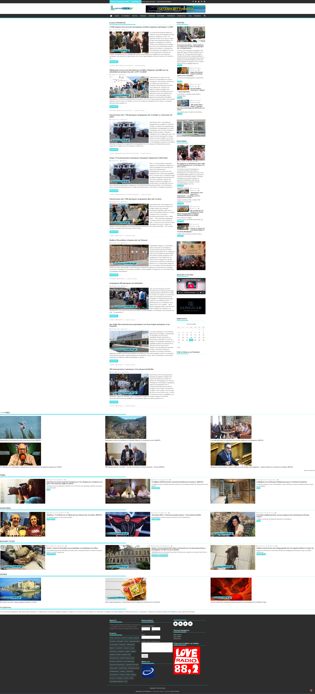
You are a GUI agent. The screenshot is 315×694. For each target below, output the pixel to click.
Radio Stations (177, 634)
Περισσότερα (113, 61)
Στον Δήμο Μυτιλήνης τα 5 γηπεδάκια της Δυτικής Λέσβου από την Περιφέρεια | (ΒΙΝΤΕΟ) (237, 440)
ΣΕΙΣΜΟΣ (133, 674)
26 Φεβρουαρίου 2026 (53, 513)
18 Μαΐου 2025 (156, 513)
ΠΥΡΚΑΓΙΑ (122, 674)
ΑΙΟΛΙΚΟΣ (136, 638)
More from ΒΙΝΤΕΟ (309, 470)
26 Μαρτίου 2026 (156, 479)
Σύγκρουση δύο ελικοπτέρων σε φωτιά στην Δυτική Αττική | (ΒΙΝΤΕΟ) (20, 440)
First (143, 631)
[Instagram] (180, 624)
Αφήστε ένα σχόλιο (140, 65)
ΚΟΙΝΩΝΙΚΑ (143, 16)
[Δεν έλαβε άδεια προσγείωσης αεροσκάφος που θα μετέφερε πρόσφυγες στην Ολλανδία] (129, 331)
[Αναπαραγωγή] (179, 292)
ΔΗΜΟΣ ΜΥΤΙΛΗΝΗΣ (134, 641)
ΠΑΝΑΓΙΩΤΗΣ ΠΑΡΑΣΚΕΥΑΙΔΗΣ (117, 664)
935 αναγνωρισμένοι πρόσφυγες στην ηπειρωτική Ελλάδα (131, 369)
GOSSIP (48, 519)
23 (203, 337)
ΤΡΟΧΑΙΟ (126, 678)
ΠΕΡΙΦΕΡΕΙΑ (197, 16)
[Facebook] (175, 624)
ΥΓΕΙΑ (189, 16)
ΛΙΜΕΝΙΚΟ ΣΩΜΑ (126, 654)
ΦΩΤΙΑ (131, 678)
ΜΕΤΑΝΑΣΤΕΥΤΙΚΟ (121, 153)
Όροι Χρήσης (177, 636)
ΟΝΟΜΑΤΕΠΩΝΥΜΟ (148, 626)
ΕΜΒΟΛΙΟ (112, 648)
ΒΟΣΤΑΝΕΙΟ (120, 641)
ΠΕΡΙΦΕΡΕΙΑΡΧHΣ (114, 671)
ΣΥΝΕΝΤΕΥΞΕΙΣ (181, 16)
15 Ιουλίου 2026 (195, 188)
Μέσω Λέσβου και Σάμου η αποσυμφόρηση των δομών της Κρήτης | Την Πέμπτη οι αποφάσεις (143, 1)
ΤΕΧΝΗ (48, 489)
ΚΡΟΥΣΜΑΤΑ (121, 651)
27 (191, 340)
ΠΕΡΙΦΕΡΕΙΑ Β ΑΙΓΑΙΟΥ (133, 668)
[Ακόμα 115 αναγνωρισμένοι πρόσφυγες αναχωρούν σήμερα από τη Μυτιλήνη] (129, 163)
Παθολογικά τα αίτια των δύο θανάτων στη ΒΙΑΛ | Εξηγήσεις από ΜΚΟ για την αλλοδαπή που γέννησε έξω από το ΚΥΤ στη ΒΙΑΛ (139, 71)
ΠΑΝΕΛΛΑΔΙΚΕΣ (113, 668)
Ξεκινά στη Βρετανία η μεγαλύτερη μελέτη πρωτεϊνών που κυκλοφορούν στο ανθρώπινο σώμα (238, 602)
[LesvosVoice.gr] (111, 16)
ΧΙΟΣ (131, 110)
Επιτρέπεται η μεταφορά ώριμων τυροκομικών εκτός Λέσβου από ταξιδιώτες (168, 1)
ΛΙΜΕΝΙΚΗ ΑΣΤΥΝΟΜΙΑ (115, 654)
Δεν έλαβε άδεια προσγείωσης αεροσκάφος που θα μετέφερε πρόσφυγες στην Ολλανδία (140, 325)
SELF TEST (124, 638)
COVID (111, 638)
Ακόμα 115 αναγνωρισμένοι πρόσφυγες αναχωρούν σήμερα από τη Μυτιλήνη (139, 158)
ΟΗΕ (126, 65)
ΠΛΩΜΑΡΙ (122, 671)
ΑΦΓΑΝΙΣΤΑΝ (121, 65)
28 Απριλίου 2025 (261, 513)
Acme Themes (175, 691)
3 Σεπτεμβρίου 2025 (157, 546)
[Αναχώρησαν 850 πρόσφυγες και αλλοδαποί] (129, 289)
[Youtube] (190, 624)
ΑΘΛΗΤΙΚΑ (152, 16)
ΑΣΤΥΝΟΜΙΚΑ (125, 16)
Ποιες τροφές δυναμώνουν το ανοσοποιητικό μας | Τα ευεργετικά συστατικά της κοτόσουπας (132, 602)
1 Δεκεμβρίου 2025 (52, 546)
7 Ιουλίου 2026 (195, 224)
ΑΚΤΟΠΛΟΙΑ (113, 641)
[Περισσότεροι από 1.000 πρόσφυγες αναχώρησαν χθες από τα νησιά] (129, 204)
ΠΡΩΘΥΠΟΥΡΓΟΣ (114, 674)
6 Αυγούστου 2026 (182, 43)
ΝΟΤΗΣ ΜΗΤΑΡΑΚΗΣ (129, 661)
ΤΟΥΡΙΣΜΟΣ (119, 678)
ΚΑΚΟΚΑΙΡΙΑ (119, 648)
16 (203, 335)
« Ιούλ (178, 347)
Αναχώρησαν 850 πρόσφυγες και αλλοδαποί (126, 283)
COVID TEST (118, 638)
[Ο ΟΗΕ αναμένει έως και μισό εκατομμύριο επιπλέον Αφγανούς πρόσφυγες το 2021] (129, 32)
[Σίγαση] (201, 292)
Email (144, 634)
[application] (191, 286)
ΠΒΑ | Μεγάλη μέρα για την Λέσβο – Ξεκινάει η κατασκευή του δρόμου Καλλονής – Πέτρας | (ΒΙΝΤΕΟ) (134, 467)
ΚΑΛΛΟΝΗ (126, 648)
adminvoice (125, 30)
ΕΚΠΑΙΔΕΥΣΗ (122, 644)
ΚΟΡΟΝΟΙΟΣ (113, 651)
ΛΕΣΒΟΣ (117, 16)
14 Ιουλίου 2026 (195, 206)
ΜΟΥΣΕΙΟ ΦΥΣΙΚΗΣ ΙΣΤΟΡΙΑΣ (127, 658)
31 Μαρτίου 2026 (51, 479)
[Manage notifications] (311, 690)
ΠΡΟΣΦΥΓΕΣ (130, 65)
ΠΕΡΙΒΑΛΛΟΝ (171, 16)
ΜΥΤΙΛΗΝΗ (112, 661)
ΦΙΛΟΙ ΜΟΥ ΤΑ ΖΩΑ (51, 554)
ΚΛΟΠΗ (132, 648)
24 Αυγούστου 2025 (262, 546)
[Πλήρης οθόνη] (203, 292)
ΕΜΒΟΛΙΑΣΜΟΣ (130, 644)
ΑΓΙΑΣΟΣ (131, 638)
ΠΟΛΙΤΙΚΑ (134, 16)
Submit (145, 656)
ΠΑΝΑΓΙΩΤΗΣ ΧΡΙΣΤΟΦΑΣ (132, 664)
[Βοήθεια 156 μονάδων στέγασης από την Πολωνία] (129, 245)
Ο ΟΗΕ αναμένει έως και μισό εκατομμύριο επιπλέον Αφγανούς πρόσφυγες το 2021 (141, 27)
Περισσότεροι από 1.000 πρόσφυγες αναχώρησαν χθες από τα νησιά (135, 199)
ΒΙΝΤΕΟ (153, 488)
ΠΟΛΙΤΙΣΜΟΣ (161, 16)
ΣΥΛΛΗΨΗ (112, 678)
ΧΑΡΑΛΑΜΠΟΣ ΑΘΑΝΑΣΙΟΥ (116, 681)
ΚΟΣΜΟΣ (113, 65)
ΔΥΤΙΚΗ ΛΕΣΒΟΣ (114, 644)
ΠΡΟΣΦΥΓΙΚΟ (136, 153)
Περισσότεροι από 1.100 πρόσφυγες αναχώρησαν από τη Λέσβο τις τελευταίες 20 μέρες (141, 116)
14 (195, 335)
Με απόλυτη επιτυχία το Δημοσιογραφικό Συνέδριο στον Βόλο (18, 602)
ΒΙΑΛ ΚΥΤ (121, 110)
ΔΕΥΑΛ (126, 641)
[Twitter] (185, 624)
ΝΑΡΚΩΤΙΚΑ (119, 661)
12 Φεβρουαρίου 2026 (263, 479)
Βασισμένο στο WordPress (143, 691)
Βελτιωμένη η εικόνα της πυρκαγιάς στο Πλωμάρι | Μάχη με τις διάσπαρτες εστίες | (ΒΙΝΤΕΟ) (132, 440)
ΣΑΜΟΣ (128, 674)
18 (183, 337)
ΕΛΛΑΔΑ (113, 406)
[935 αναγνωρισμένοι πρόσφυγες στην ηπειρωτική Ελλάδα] (129, 375)
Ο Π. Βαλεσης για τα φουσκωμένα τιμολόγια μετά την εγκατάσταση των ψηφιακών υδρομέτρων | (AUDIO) (31, 467)
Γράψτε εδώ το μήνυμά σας (151, 641)
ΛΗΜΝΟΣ (133, 651)
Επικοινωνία (177, 638)
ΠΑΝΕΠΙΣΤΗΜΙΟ (123, 668)
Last (153, 631)
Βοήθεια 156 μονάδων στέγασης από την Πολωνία (128, 240)
